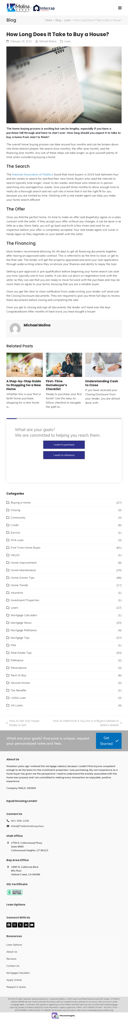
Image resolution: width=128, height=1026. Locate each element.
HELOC (15, 555)
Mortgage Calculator (24, 615)
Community (18, 517)
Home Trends (19, 585)
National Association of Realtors (32, 174)
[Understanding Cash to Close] (103, 365)
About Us (11, 951)
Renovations (19, 668)
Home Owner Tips (22, 577)
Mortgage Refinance (24, 630)
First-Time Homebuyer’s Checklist (56, 385)
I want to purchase (64, 444)
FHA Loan (17, 540)
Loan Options (14, 944)
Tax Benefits (18, 690)
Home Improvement (24, 562)
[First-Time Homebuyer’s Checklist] (64, 365)
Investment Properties (25, 600)
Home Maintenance (23, 570)
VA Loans (17, 705)
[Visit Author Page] (15, 328)
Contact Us (12, 965)
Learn (67, 41)
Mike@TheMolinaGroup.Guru (27, 826)
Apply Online (14, 979)
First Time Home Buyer (26, 547)
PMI (13, 645)
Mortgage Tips (20, 638)
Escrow (15, 532)
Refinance (17, 660)
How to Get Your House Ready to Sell (22, 723)
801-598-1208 (20, 820)
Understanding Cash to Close (101, 383)
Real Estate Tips (21, 653)
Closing (15, 510)
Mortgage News (21, 622)
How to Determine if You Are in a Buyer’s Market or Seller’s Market (84, 723)
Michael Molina (47, 41)
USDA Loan (18, 698)
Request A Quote (16, 986)
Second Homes (20, 683)
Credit (15, 525)
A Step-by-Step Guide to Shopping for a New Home (23, 385)
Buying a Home (20, 502)
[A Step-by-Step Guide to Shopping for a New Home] (24, 365)
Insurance (17, 592)
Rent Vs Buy (18, 675)
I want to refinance (64, 455)
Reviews (11, 958)
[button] (120, 8)
